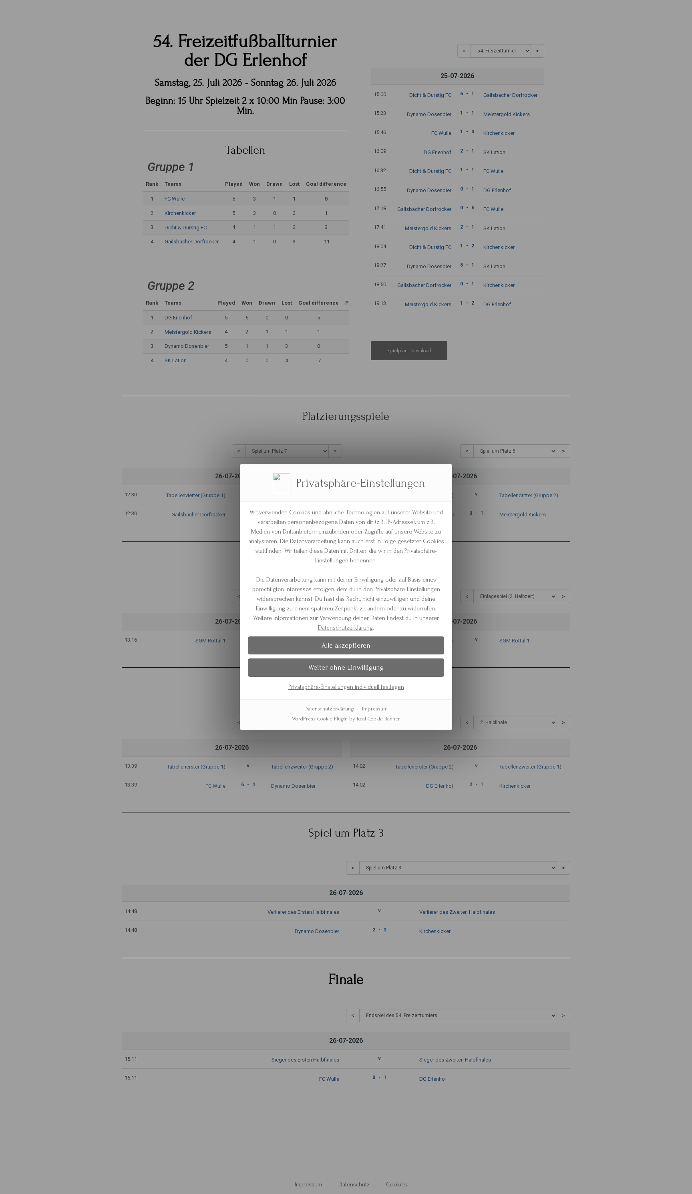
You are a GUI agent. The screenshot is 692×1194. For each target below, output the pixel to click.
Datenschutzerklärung (345, 627)
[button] (346, 645)
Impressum (375, 709)
